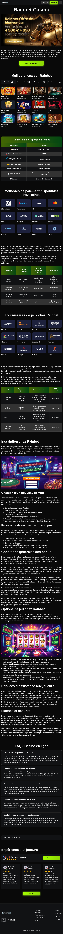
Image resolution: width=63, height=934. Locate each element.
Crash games (38, 82)
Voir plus (31, 893)
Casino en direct (22, 82)
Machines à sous (53, 82)
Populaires (7, 82)
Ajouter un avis (51, 858)
